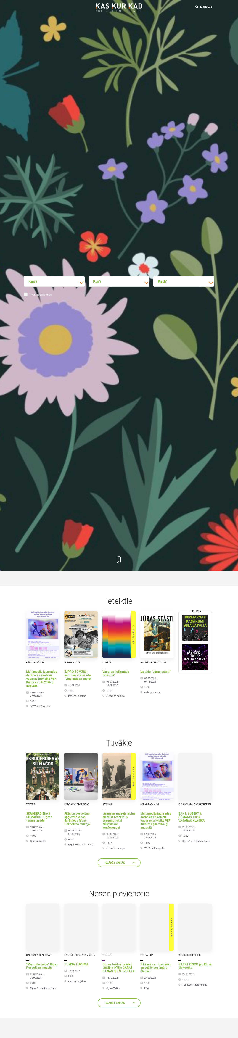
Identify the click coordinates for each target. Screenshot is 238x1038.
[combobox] (54, 281)
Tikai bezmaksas (40, 294)
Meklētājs (206, 6)
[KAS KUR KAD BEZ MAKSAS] (195, 628)
